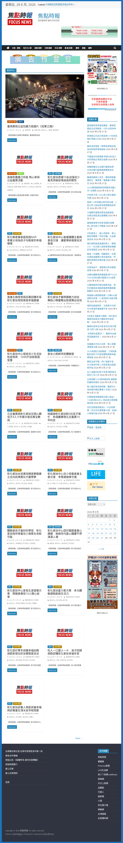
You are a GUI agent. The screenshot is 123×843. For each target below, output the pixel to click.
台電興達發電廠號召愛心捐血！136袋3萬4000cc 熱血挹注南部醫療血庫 (102, 399)
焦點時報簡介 (11, 764)
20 (102, 533)
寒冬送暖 (19, 660)
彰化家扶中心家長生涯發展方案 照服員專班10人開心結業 (24, 593)
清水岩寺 (25, 717)
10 (89, 529)
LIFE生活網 (103, 770)
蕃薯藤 (101, 761)
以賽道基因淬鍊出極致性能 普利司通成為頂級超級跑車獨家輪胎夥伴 (101, 288)
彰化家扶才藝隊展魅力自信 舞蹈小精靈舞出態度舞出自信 (65, 298)
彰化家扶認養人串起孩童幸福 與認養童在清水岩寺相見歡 (25, 708)
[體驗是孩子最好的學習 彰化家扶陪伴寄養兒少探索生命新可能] (24, 503)
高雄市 (20, 173)
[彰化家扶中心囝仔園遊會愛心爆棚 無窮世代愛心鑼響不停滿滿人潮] (65, 503)
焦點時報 (49, 15)
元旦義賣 (10, 427)
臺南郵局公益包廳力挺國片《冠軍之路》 (31, 126)
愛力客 (65, 600)
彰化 (50, 173)
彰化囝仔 (25, 660)
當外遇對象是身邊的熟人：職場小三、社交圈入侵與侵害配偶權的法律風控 (101, 246)
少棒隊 (50, 130)
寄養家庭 (23, 250)
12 (97, 529)
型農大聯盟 (17, 187)
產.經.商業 (68, 48)
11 (93, 529)
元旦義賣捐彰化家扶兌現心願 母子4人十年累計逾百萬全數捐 (25, 417)
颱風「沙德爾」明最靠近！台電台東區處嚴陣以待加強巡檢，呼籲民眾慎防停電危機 (101, 257)
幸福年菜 (63, 660)
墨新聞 (101, 796)
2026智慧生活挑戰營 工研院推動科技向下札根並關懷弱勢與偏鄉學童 (101, 354)
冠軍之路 (37, 130)
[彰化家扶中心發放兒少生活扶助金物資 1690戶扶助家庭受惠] (24, 327)
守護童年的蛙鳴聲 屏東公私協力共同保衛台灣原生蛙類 (59, 5)
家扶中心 (44, 130)
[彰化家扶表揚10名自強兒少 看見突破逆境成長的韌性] (65, 150)
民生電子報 (103, 805)
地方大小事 (27, 48)
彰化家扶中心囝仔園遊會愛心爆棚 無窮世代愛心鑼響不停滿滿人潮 (65, 534)
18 (93, 533)
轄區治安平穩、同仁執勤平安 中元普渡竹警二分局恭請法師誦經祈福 (101, 364)
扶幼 (69, 250)
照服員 (34, 603)
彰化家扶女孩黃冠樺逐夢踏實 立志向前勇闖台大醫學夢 (25, 475)
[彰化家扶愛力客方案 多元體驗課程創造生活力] (65, 563)
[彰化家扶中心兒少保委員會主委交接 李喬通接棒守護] (65, 446)
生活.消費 (58, 48)
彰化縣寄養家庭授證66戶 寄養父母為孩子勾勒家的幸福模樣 (24, 240)
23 (115, 533)
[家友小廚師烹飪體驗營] (65, 327)
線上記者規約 (11, 773)
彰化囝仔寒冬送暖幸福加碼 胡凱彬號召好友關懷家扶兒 (24, 651)
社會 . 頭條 (16, 48)
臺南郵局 (56, 130)
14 (106, 529)
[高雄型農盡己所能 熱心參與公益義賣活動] (24, 150)
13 (102, 529)
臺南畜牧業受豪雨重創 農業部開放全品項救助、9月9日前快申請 (101, 128)
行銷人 (101, 792)
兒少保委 (52, 483)
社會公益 (32, 187)
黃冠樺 (30, 483)
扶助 (24, 367)
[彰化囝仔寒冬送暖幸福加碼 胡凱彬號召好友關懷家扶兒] (24, 623)
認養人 (31, 717)
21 (106, 533)
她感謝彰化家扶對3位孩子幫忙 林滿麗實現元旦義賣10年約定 (64, 417)
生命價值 (32, 543)
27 (102, 537)
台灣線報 (102, 813)
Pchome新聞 (104, 765)
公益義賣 (36, 184)
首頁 (7, 782)
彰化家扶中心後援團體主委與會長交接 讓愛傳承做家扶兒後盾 (65, 240)
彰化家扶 (63, 187)
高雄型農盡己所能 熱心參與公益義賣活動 (23, 178)
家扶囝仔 (64, 543)
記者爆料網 (103, 818)
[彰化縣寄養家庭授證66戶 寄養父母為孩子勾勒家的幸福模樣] (24, 210)
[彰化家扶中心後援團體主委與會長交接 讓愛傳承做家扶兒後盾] (65, 210)
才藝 (64, 307)
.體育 (77, 48)
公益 (10, 250)
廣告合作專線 (11, 755)
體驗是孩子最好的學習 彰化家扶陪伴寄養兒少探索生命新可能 (24, 534)
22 (110, 533)
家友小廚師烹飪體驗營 (61, 354)
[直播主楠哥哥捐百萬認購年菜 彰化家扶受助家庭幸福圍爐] (24, 270)
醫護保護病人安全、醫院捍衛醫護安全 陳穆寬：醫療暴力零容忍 (101, 180)
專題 (83, 48)
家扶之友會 (58, 360)
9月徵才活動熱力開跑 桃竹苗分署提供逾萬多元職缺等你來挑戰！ (102, 319)
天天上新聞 (103, 783)
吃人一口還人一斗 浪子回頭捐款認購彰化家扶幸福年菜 (65, 651)
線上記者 (9, 768)
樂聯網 (101, 809)
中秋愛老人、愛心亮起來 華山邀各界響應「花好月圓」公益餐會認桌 (101, 236)
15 (110, 529)
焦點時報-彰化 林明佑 (72, 184)
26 (97, 537)
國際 (90, 48)
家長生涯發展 (20, 603)
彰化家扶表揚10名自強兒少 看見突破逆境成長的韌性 (65, 178)
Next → (79, 738)
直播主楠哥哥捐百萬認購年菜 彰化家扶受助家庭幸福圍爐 (25, 298)
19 (97, 533)
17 (89, 533)
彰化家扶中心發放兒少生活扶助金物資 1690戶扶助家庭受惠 (24, 357)
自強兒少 (70, 187)
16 (115, 529)
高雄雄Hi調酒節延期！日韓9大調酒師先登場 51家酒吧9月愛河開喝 (102, 298)
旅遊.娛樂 (38, 48)
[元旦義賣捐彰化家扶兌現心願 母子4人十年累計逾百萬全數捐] (24, 386)
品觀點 (101, 787)
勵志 (51, 187)
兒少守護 (59, 483)
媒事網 (101, 779)
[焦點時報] (8, 47)
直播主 (29, 307)
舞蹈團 (69, 307)
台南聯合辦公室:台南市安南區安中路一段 (24, 751)
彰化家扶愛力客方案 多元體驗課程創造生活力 (65, 592)
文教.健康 (48, 48)
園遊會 (52, 543)
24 (89, 537)
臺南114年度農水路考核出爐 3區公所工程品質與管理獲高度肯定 (101, 205)
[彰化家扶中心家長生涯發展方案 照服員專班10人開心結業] (24, 563)
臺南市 (20, 122)
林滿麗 (29, 427)
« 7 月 (101, 549)
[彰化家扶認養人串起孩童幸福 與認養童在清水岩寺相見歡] (24, 680)
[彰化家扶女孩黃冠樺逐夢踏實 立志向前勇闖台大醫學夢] (24, 446)
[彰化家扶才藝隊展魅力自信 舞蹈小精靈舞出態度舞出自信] (65, 270)
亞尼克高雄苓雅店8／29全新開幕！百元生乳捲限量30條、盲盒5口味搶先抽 (102, 410)
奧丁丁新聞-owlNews (107, 774)
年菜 (17, 307)
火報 (100, 800)
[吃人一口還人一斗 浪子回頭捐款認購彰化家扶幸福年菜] (65, 623)
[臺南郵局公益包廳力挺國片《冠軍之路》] (44, 76)
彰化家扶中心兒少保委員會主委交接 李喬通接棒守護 (65, 475)
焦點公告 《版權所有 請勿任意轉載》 (22, 760)
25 (93, 537)
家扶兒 (58, 250)
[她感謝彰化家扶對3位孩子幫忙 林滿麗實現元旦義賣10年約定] (65, 386)
